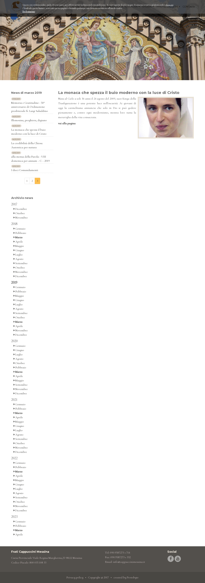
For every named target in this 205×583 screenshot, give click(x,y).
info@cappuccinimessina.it (129, 562)
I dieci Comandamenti (24, 170)
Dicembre (21, 209)
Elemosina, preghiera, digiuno (29, 120)
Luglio (19, 254)
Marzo (19, 237)
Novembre (21, 217)
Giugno (19, 250)
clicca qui (169, 5)
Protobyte (133, 577)
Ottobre (20, 213)
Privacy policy (74, 577)
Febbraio (20, 233)
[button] (15, 40)
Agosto (19, 259)
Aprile (19, 241)
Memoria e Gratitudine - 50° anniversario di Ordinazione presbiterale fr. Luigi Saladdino (29, 107)
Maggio (19, 246)
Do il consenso (28, 11)
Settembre (21, 263)
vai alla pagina (67, 123)
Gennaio (20, 228)
